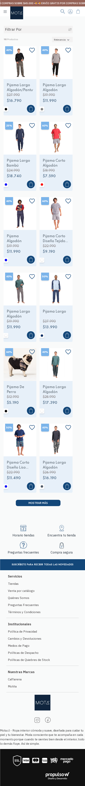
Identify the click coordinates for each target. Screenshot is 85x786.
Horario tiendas (23, 535)
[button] (12, 75)
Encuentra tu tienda (61, 535)
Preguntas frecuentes (23, 552)
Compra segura (62, 552)
